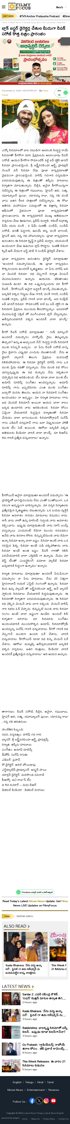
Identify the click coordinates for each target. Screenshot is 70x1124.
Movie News (15, 22)
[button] (3, 7)
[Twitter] (39, 1100)
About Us (35, 1119)
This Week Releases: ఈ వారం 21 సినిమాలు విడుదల (44, 1063)
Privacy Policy (49, 1119)
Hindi (40, 1082)
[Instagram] (46, 1100)
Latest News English (54, 1113)
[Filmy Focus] (19, 6)
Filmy (64, 901)
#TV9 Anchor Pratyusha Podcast (40, 16)
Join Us (59, 93)
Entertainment (36, 1089)
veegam (16, 1118)
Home (5, 22)
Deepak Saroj (25, 916)
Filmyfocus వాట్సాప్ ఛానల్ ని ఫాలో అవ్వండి (37, 892)
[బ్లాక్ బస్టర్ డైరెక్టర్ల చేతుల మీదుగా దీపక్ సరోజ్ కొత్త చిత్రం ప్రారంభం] (35, 142)
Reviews (53, 1089)
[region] (35, 465)
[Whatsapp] (65, 93)
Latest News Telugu (33, 1113)
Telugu (29, 1082)
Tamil (50, 1082)
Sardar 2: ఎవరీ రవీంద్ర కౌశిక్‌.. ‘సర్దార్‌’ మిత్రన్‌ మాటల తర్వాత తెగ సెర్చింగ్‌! (42, 998)
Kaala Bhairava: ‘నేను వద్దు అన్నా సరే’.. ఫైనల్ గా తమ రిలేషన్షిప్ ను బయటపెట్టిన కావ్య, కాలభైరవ (24, 968)
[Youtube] (53, 1100)
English (17, 1082)
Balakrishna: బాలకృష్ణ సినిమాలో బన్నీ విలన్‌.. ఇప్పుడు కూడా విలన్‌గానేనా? (44, 1030)
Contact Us (63, 1119)
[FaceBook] (32, 1100)
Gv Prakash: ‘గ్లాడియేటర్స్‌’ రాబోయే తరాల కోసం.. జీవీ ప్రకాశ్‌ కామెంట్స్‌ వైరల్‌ (43, 1048)
